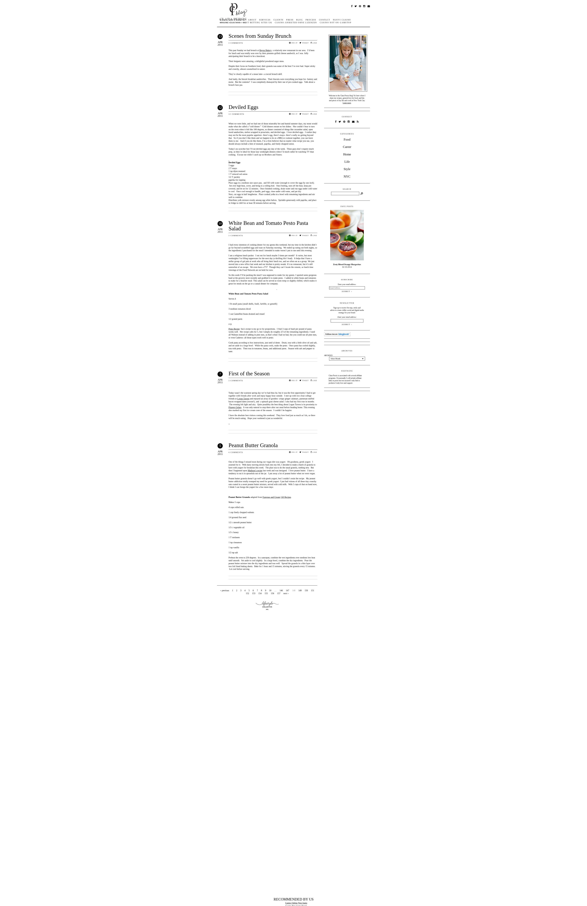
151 (312, 590)
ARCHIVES (328, 355)
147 (287, 590)
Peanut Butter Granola (253, 445)
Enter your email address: (347, 317)
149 (300, 590)
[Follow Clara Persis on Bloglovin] (337, 336)
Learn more (347, 103)
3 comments (236, 43)
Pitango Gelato (235, 407)
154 (260, 593)
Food (347, 139)
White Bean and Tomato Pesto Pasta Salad (268, 226)
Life (347, 162)
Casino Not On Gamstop (335, 23)
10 (270, 590)
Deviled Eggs (243, 107)
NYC (347, 176)
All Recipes (286, 497)
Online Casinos (230, 23)
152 (247, 593)
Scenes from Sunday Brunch (260, 36)
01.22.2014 (347, 265)
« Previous (224, 590)
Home (347, 154)
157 (278, 593)
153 (253, 593)
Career (347, 147)
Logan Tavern (243, 399)
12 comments (236, 114)
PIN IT (294, 43)
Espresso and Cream (271, 497)
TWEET (305, 43)
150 (306, 590)
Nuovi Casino (342, 20)
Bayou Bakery (265, 50)
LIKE (314, 43)
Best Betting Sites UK (257, 23)
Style (347, 169)
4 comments (236, 452)
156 (272, 593)
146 (281, 590)
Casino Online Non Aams (296, 903)
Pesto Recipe (234, 329)
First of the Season (249, 373)
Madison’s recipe (255, 470)
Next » (286, 593)
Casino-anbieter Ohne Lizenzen (296, 23)
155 (266, 593)
